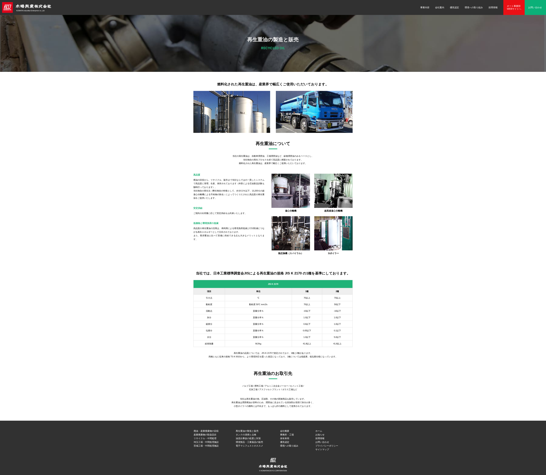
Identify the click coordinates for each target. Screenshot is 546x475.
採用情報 (493, 7)
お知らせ (319, 434)
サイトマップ (322, 449)
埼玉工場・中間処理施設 (206, 442)
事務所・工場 (287, 434)
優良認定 (454, 7)
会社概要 (284, 431)
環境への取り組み (474, 7)
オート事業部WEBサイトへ (514, 7)
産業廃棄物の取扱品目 (205, 434)
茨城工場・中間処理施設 (206, 446)
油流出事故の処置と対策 (248, 438)
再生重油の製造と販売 (247, 431)
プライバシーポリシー (326, 446)
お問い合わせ (535, 7)
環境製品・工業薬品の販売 (249, 442)
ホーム (318, 431)
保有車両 (284, 438)
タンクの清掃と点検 (246, 434)
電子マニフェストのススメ (249, 446)
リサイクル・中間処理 (205, 438)
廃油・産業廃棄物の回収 (206, 431)
